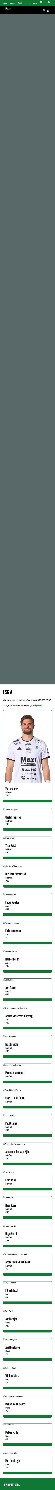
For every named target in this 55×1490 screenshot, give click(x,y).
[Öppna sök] (44, 10)
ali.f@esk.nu (38, 705)
